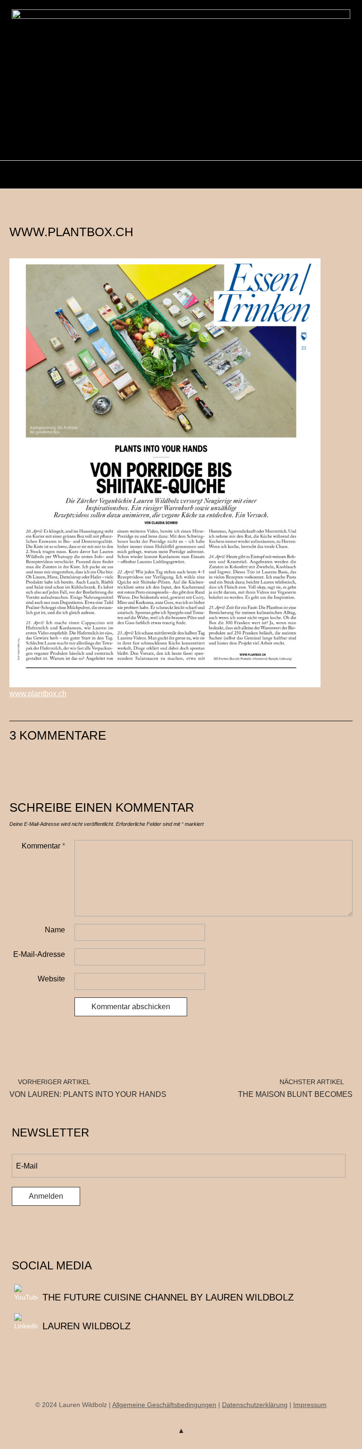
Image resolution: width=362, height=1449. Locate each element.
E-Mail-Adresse (39, 954)
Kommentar (43, 846)
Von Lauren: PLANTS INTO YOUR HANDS (87, 1088)
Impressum (310, 1404)
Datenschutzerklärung (255, 1404)
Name (55, 930)
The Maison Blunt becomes (295, 1088)
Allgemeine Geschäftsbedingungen (164, 1404)
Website (51, 979)
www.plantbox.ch (37, 694)
